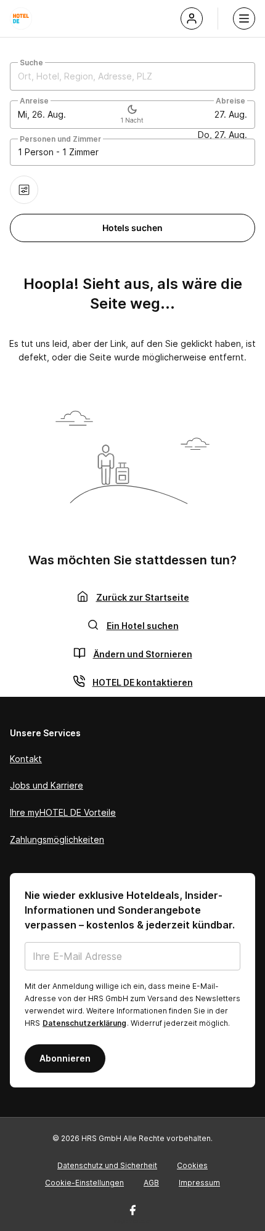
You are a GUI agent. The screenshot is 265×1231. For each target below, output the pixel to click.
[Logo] (21, 18)
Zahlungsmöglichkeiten (57, 839)
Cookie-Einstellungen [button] (84, 1182)
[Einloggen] (192, 18)
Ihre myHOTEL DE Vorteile (63, 812)
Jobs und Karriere (46, 785)
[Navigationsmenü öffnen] (244, 18)
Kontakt (26, 759)
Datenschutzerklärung (84, 1023)
